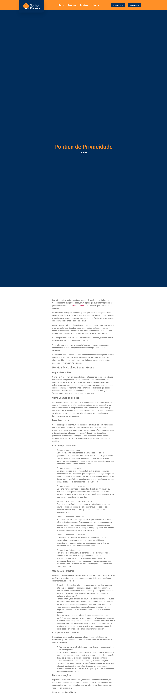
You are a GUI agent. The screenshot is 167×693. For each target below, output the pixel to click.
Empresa (72, 5)
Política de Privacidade (83, 146)
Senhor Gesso (78, 306)
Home (61, 5)
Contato (95, 5)
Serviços (84, 5)
